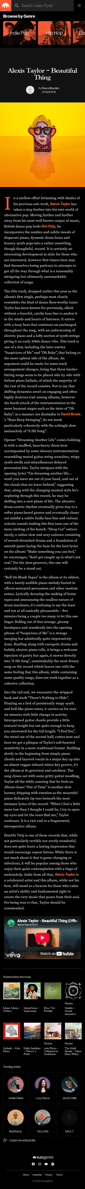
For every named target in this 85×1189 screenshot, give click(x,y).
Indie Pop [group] (19, 33)
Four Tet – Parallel (50, 1009)
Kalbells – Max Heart (11, 1050)
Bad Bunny (15, 1131)
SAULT (69, 1131)
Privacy (49, 1174)
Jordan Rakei (15, 1098)
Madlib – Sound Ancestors (70, 1010)
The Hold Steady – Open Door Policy (73, 1051)
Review (69, 1003)
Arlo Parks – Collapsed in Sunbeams (51, 1051)
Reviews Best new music (17, 977)
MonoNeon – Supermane (31, 1009)
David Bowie (71, 414)
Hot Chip (48, 226)
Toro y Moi (42, 1131)
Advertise (37, 1174)
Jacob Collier (69, 1098)
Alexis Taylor (60, 204)
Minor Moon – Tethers (11, 1009)
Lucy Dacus (43, 1098)
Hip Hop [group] (54, 33)
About (26, 1174)
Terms (59, 1174)
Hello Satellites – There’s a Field (32, 1051)
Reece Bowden (50, 88)
